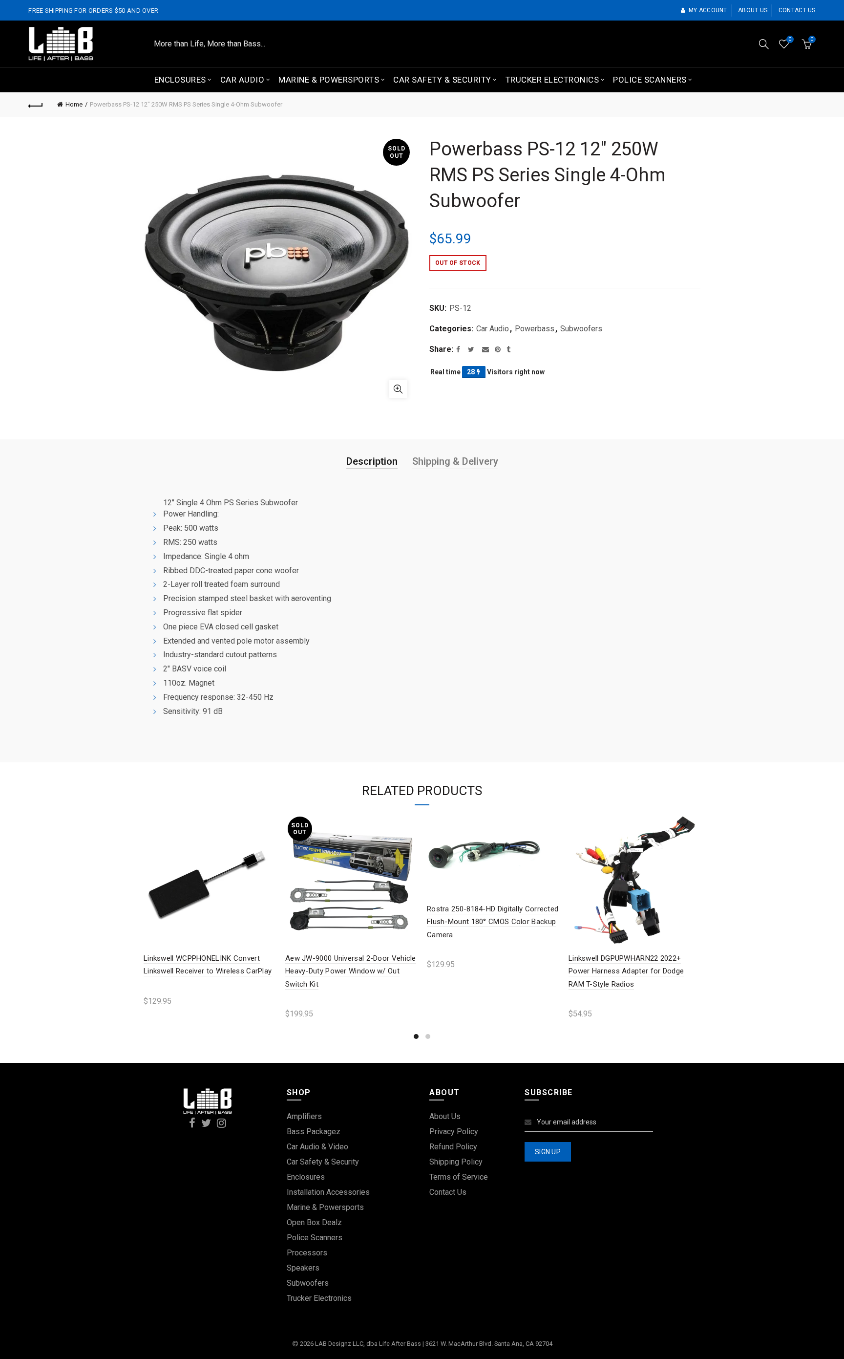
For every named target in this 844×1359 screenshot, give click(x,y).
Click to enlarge (398, 389)
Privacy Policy (453, 1131)
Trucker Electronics (552, 80)
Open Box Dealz (314, 1222)
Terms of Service (458, 1177)
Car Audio (242, 80)
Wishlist (789, 39)
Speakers (303, 1268)
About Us (445, 1116)
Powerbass (534, 328)
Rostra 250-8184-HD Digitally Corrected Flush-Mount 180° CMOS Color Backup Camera (492, 922)
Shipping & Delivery (455, 461)
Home (74, 104)
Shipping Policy (456, 1161)
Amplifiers (304, 1116)
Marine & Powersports (328, 80)
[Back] (35, 104)
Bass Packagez (313, 1131)
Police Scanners (650, 80)
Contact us (797, 10)
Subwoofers (581, 328)
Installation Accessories (328, 1192)
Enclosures (180, 80)
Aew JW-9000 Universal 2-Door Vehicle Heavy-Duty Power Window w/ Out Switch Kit (350, 971)
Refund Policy (453, 1146)
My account (708, 10)
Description (372, 461)
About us (752, 10)
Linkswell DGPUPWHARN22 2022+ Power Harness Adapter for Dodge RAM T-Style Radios (626, 971)
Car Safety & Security (442, 80)
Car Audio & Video (317, 1146)
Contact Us (447, 1192)
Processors (307, 1252)
